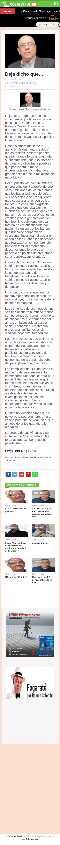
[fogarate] (30, 683)
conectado (31, 457)
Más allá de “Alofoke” (16, 577)
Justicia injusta (39, 543)
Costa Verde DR (15, 836)
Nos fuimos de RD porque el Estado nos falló (43, 580)
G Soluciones (31, 839)
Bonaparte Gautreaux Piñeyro (22, 83)
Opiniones (13, 87)
